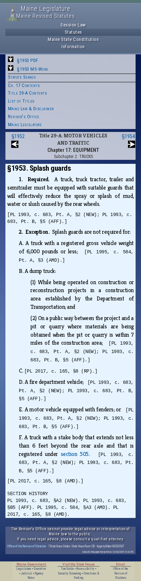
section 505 (75, 454)
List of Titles (21, 101)
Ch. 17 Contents (24, 85)
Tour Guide (67, 568)
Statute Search (22, 77)
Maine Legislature (25, 124)
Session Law (73, 25)
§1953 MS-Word (32, 69)
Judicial (26, 573)
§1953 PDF (27, 60)
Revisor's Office (23, 116)
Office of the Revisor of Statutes (26, 546)
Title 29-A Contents (27, 93)
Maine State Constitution (73, 39)
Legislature (23, 568)
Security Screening (69, 573)
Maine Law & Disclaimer (31, 108)
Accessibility (85, 568)
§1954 (128, 136)
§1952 (18, 136)
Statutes (73, 32)
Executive (40, 568)
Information (73, 46)
